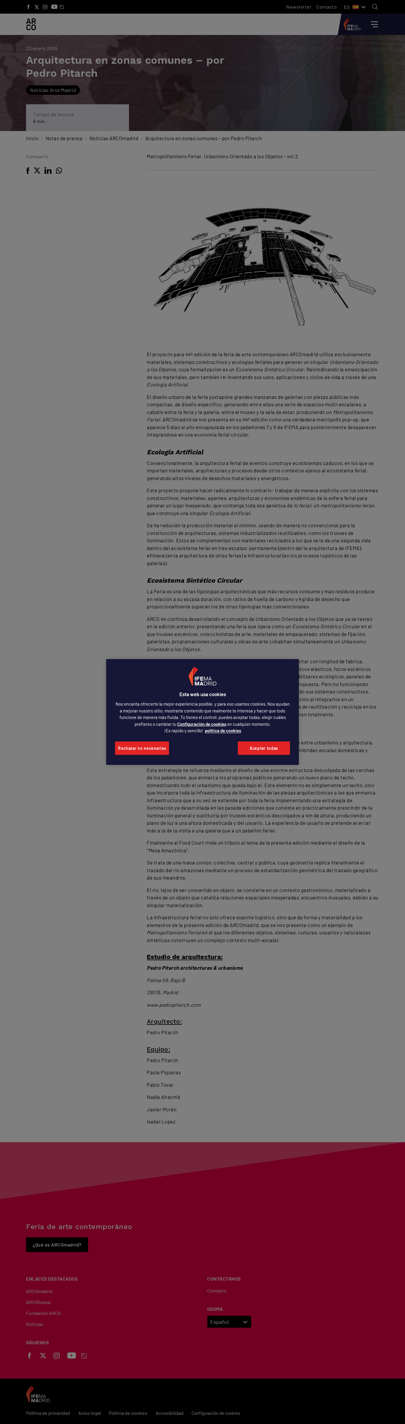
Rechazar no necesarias (142, 748)
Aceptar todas (264, 748)
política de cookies (223, 730)
